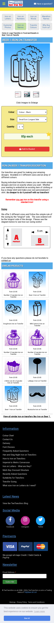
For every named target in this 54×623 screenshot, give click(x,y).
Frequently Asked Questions (16, 451)
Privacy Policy (22, 602)
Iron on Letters (8, 17)
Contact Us (8, 439)
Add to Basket (28, 149)
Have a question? (44, 4)
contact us (6, 260)
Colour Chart (8, 435)
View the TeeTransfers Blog (15, 503)
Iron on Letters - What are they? (17, 466)
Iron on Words (33, 17)
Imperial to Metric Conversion (16, 462)
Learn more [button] (39, 611)
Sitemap (12, 602)
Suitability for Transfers (13, 478)
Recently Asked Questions (15, 474)
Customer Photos (8, 26)
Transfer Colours (33, 26)
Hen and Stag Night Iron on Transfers (19, 455)
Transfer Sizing (10, 481)
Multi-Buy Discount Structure (16, 470)
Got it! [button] (27, 618)
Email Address (9, 572)
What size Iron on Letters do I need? (19, 485)
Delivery (6, 443)
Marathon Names (46, 17)
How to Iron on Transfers (14, 458)
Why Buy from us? (46, 26)
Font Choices (9, 447)
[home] (15, 6)
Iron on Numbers (21, 17)
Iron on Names (21, 26)
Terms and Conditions (36, 602)
